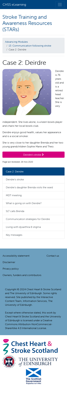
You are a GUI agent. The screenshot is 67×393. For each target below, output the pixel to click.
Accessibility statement (16, 255)
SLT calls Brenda (15, 211)
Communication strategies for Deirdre (28, 219)
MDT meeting (14, 195)
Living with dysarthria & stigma (23, 226)
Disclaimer (9, 262)
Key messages (14, 234)
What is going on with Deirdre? (23, 203)
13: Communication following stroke (30, 45)
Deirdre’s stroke (32, 154)
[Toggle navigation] (59, 4)
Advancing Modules (16, 41)
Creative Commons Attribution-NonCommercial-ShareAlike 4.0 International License (28, 324)
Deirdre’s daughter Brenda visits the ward (29, 187)
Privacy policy (11, 268)
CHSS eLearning (14, 4)
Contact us (53, 255)
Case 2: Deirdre (15, 171)
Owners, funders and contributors (22, 275)
